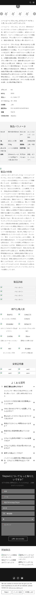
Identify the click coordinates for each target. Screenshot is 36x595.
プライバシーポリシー (16, 588)
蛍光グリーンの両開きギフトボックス (9, 561)
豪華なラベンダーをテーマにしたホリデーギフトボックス (25, 563)
